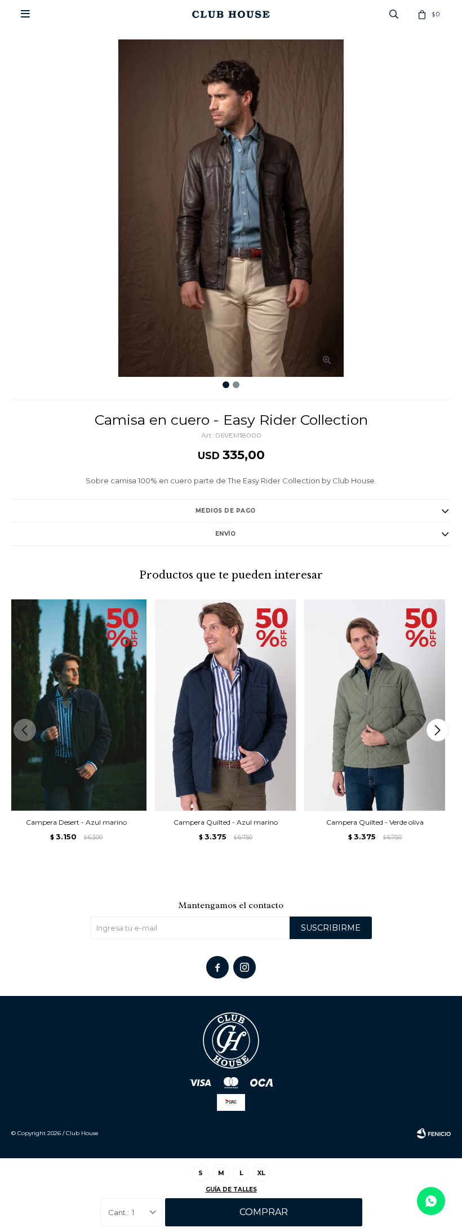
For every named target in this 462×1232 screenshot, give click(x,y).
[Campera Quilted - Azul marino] (225, 705)
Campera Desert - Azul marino (76, 822)
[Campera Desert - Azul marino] (76, 705)
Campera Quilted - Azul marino (226, 822)
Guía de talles (231, 1189)
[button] (437, 730)
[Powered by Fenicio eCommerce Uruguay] (434, 1133)
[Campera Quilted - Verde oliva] (374, 705)
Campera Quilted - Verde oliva (375, 822)
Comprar (263, 1212)
